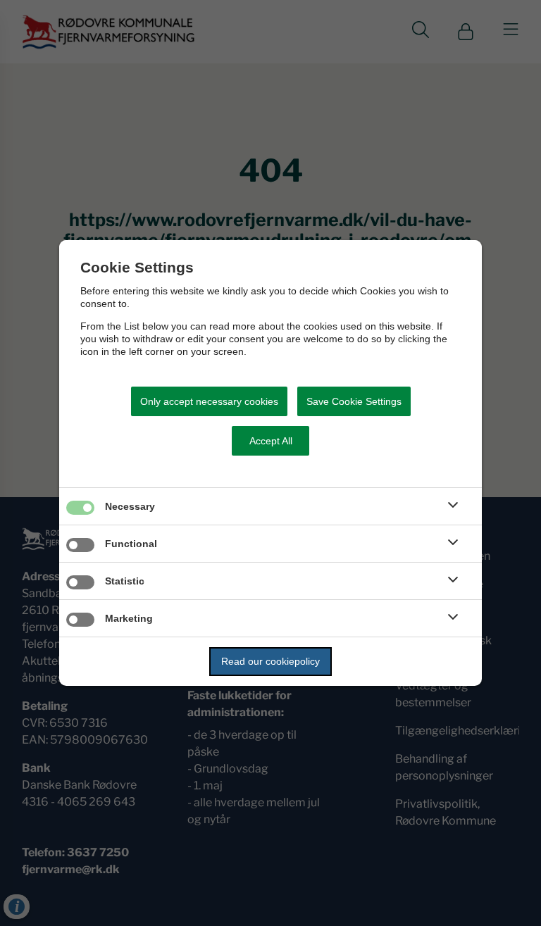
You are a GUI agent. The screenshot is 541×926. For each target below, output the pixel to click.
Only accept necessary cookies (209, 401)
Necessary (130, 506)
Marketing (129, 618)
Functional (131, 543)
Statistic (124, 581)
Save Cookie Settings (354, 401)
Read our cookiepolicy (270, 661)
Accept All (270, 440)
